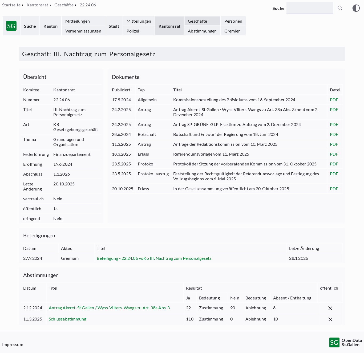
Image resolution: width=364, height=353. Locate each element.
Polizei (133, 30)
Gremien (232, 30)
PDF (334, 99)
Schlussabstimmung (67, 318)
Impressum (12, 344)
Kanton (50, 26)
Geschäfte (197, 20)
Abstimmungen (202, 30)
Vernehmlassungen (83, 30)
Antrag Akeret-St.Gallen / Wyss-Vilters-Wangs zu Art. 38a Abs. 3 (109, 307)
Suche (30, 26)
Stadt (114, 26)
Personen (233, 20)
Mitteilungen (77, 20)
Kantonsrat (169, 26)
